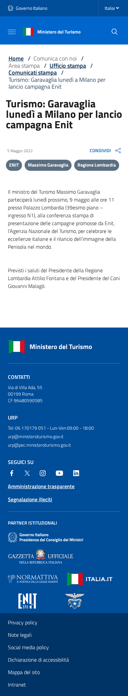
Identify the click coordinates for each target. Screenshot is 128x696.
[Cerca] (114, 31)
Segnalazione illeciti (30, 499)
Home (16, 58)
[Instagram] (43, 472)
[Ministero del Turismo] (51, 31)
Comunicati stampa (33, 72)
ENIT (14, 164)
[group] (106, 150)
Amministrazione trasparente (41, 486)
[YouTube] (59, 472)
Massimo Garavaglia (48, 164)
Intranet (17, 684)
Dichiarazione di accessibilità (38, 660)
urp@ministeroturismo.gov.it (35, 436)
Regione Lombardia (96, 164)
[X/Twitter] (27, 472)
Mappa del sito (24, 672)
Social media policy (28, 647)
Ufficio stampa (68, 65)
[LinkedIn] (76, 472)
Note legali (20, 635)
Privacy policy (22, 622)
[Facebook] (12, 472)
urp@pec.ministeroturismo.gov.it (39, 444)
